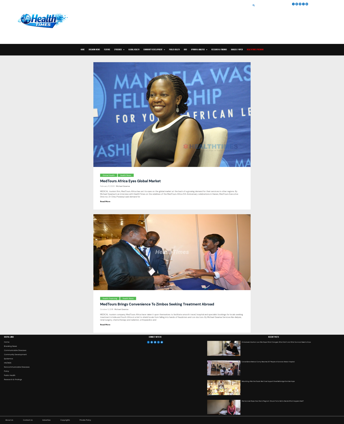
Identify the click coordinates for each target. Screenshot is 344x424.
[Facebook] (151, 342)
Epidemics (118, 49)
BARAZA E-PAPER (237, 49)
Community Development (152, 49)
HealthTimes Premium (255, 49)
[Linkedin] (300, 4)
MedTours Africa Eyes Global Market (130, 181)
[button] (119, 50)
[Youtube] (161, 342)
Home (83, 49)
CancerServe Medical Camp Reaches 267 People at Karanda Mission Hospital (268, 362)
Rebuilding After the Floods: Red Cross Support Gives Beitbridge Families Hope (268, 381)
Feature (107, 49)
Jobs (185, 49)
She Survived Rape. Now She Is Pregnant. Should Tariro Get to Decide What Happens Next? (273, 401)
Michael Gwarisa (123, 186)
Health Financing (110, 298)
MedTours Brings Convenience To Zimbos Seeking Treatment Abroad (157, 304)
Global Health (133, 49)
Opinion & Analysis (198, 49)
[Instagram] (303, 4)
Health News (125, 175)
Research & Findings (219, 49)
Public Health (174, 49)
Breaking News (94, 49)
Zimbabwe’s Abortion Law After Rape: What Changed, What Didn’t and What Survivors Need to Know (276, 342)
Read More (105, 201)
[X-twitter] (148, 342)
